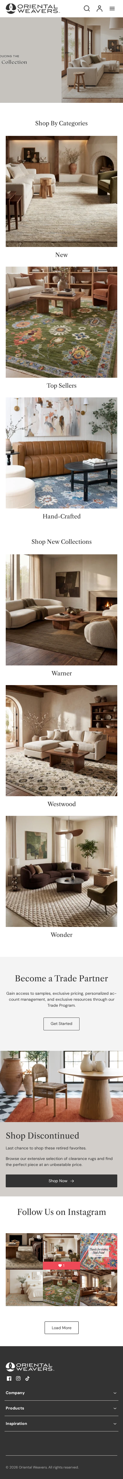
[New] (61, 191)
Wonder (61, 934)
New (61, 255)
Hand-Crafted (62, 516)
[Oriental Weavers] (41, 1367)
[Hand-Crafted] (61, 452)
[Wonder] (61, 871)
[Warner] (61, 609)
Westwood (61, 804)
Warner (61, 673)
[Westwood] (61, 740)
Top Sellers (62, 385)
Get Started (61, 1023)
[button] (61, 1392)
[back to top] (114, 1470)
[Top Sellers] (61, 322)
